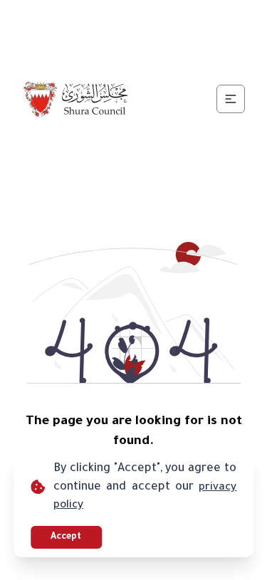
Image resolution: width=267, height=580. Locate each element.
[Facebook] (82, 20)
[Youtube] (185, 20)
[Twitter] (117, 20)
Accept (66, 537)
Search (183, 54)
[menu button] (230, 99)
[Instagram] (151, 20)
